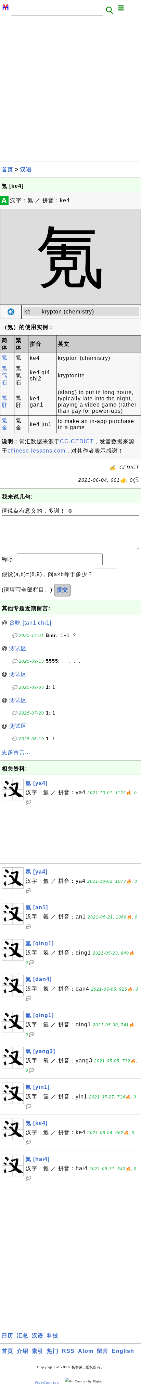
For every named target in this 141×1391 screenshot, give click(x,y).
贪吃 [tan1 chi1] (30, 623)
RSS (68, 1351)
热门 (53, 1351)
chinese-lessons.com (36, 451)
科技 (53, 1335)
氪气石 (5, 375)
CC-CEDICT (77, 441)
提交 (62, 590)
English (123, 1351)
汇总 (22, 1335)
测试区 (18, 648)
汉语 (26, 169)
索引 (37, 1351)
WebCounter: (47, 1382)
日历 (7, 1335)
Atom (85, 1351)
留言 (102, 1351)
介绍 (22, 1351)
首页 (7, 169)
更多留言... (16, 752)
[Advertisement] (70, 90)
